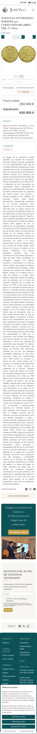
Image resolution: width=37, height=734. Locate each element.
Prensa (5, 683)
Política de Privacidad (26, 731)
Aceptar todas (18, 717)
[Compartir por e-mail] (34, 489)
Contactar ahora (18, 532)
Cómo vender (7, 659)
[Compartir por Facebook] (26, 489)
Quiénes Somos (8, 669)
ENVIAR (8, 610)
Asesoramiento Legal (25, 647)
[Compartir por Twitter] (30, 489)
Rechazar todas (18, 726)
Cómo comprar (8, 655)
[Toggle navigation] (33, 10)
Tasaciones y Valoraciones (25, 653)
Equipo (5, 673)
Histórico (5, 643)
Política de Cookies (9, 731)
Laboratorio (24, 643)
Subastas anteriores (17, 18)
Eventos (5, 680)
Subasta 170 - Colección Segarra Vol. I (16, 25)
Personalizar (18, 722)
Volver (14, 28)
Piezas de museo (8, 676)
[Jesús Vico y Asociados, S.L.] (15, 10)
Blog (22, 661)
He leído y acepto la (16, 600)
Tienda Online (6, 650)
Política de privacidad (16, 604)
